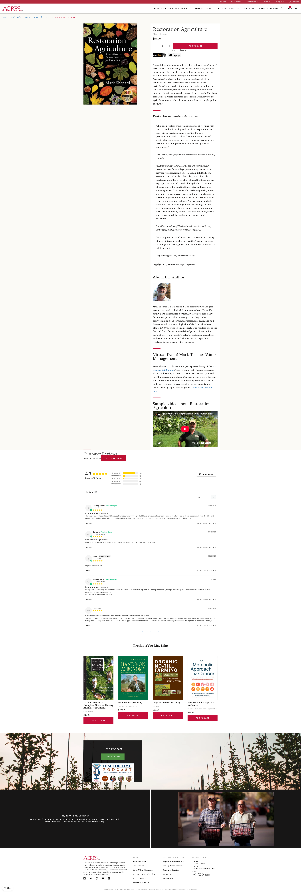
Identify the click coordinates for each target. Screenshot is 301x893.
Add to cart (98, 721)
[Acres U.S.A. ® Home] (12, 8)
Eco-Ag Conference (202, 8)
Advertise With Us (141, 883)
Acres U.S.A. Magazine (143, 870)
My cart (294, 8)
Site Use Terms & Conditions (161, 889)
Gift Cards (222, 2)
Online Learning (268, 8)
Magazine (249, 8)
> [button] (158, 631)
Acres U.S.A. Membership (144, 874)
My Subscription (236, 2)
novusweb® (192, 889)
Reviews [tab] (89, 492)
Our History (138, 866)
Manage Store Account (172, 866)
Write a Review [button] (207, 474)
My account (295, 2)
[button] (210, 523)
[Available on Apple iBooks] (174, 55)
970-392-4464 (199, 863)
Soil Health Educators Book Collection (30, 17)
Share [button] (90, 523)
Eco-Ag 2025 (279, 2)
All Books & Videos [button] (228, 8)
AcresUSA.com (139, 862)
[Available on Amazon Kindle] (160, 55)
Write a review (113, 458)
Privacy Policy (139, 878)
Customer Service (252, 2)
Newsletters (167, 878)
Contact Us (266, 2)
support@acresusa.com (204, 868)
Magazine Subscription (173, 862)
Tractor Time (113, 757)
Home (5, 17)
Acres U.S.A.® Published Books (170, 8)
